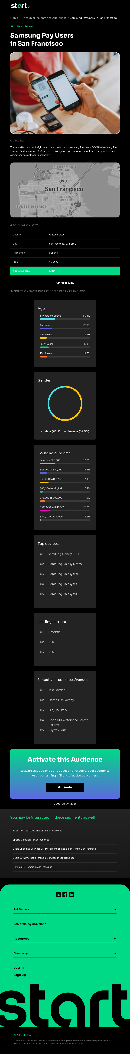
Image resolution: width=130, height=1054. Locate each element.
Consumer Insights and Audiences (44, 18)
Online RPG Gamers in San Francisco (32, 867)
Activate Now (65, 283)
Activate (65, 787)
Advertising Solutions (29, 924)
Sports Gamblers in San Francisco (31, 839)
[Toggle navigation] (116, 5)
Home (14, 18)
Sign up (19, 975)
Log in (18, 968)
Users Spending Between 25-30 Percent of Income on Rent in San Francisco (54, 848)
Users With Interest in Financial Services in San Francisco (44, 857)
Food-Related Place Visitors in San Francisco (37, 830)
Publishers (21, 909)
